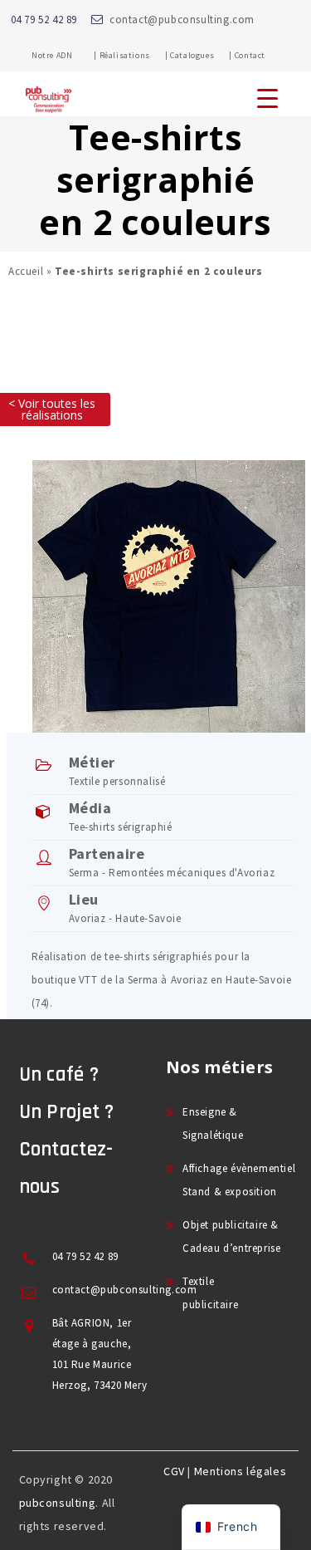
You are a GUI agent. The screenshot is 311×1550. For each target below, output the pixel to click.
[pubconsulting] (48, 113)
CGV (174, 1471)
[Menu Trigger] (268, 97)
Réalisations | (134, 55)
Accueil (25, 271)
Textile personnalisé (117, 781)
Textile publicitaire (210, 1293)
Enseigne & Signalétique (212, 1123)
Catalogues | (201, 55)
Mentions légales (240, 1471)
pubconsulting (57, 1502)
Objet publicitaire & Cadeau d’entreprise (231, 1236)
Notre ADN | (64, 55)
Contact (250, 55)
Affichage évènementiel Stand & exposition (238, 1180)
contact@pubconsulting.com (182, 19)
